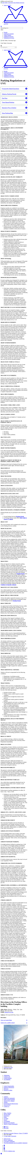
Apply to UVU (7, 5)
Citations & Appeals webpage (8, 584)
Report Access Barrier (9, 1122)
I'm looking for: (4, 28)
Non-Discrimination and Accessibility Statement (15, 1143)
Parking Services (20, 2)
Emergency (6, 1115)
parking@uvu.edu (8, 1012)
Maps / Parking (7, 1113)
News (6, 1126)
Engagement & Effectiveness (11, 1103)
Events (6, 1128)
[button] (14, 1)
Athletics (6, 1096)
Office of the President (9, 1099)
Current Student (8, 1078)
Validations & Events (9, 38)
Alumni (5, 1102)
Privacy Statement (8, 1140)
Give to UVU (7, 1105)
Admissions (6, 1075)
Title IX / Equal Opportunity (11, 1124)
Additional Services (8, 36)
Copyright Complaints (9, 1141)
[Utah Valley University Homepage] (8, 2)
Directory (6, 1088)
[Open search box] (1, 26)
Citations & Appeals (9, 33)
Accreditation (7, 1079)
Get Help (6, 1118)
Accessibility (7, 1121)
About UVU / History (9, 1101)
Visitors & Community (9, 1098)
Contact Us (6, 1106)
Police (5, 1117)
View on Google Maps (6, 1020)
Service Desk (7, 1114)
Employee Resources (9, 1087)
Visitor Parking (7, 35)
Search (5, 1120)
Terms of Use (7, 1138)
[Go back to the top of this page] (1, 1153)
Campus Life (7, 1076)
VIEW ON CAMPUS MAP (8, 1022)
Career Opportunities (9, 1086)
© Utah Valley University (10, 1136)
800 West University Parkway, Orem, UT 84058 (16, 1133)
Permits (5, 32)
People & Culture (8, 1090)
